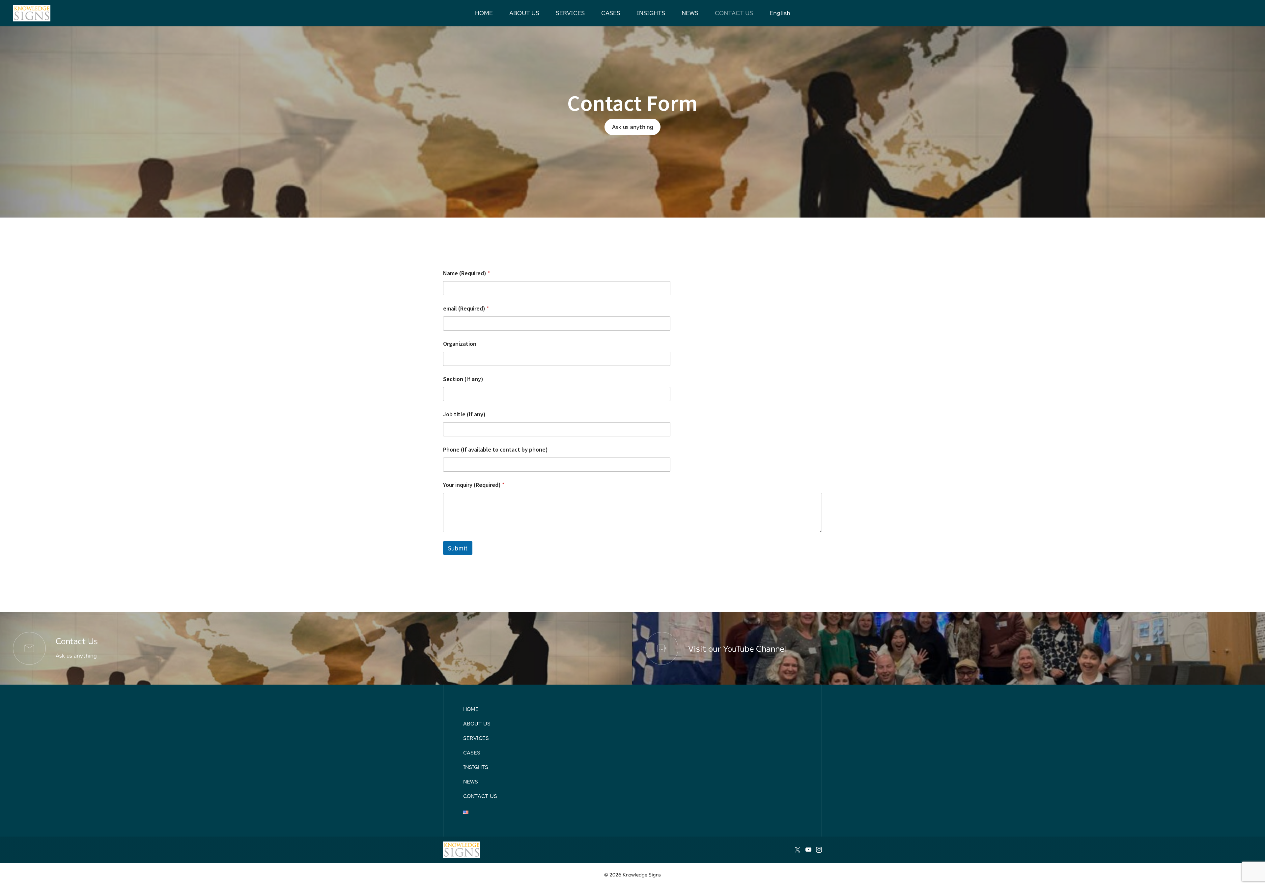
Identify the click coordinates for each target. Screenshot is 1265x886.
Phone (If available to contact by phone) (495, 449)
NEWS (690, 13)
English (780, 13)
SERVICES (570, 13)
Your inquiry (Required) (473, 485)
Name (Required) (466, 273)
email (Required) (466, 308)
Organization (459, 343)
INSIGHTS (651, 13)
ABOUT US (524, 13)
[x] (798, 850)
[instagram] (819, 850)
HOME (484, 13)
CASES (610, 13)
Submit (457, 548)
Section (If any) (463, 379)
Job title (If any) (464, 414)
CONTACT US (734, 13)
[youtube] (808, 850)
